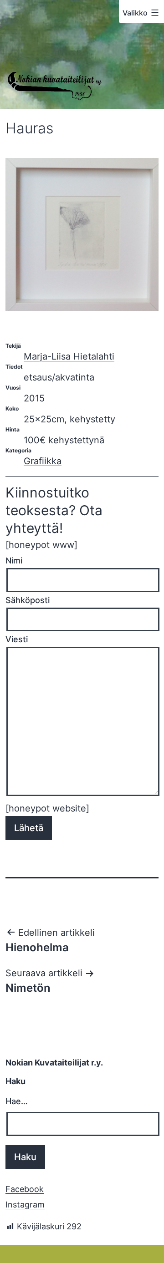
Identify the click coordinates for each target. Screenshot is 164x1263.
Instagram (25, 1204)
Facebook (24, 1189)
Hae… (16, 1101)
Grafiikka (43, 461)
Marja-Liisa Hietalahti (69, 356)
